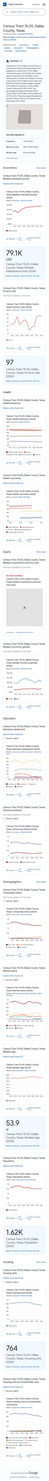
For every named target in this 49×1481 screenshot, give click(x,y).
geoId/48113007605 (25, 34)
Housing (8, 51)
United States (34, 37)
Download (11, 239)
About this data (26, 200)
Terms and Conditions (18, 1477)
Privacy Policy (34, 1477)
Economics (24, 45)
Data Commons (16, 4)
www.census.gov (12, 158)
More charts (41, 168)
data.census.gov (27, 752)
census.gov (16, 200)
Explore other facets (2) (13, 184)
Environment (21, 51)
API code (20, 239)
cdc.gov (14, 422)
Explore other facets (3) (13, 976)
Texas (24, 37)
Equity (7, 48)
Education (18, 48)
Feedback (36, 4)
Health (35, 45)
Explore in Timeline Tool (34, 239)
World (13, 40)
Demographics (33, 48)
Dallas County (15, 37)
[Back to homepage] (5, 4)
